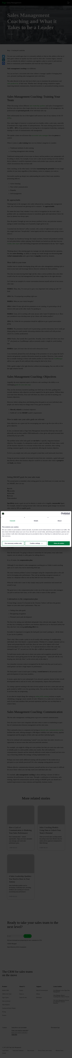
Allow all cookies (59, 543)
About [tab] (59, 521)
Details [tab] (36, 521)
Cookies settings (35, 543)
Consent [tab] (12, 521)
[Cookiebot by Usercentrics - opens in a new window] (62, 513)
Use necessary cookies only (13, 543)
